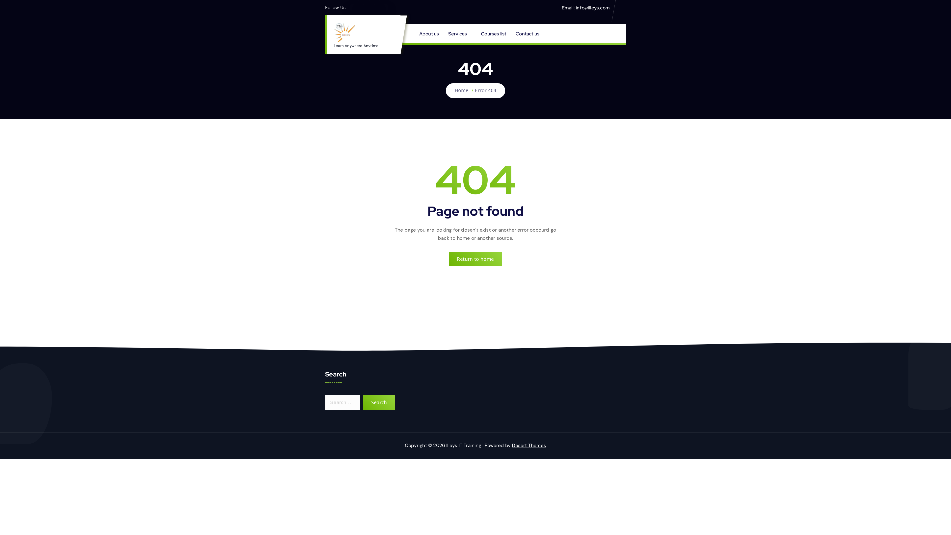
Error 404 (485, 90)
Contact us (527, 33)
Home (462, 90)
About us (429, 33)
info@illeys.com (593, 8)
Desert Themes (529, 445)
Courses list (493, 33)
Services (457, 33)
